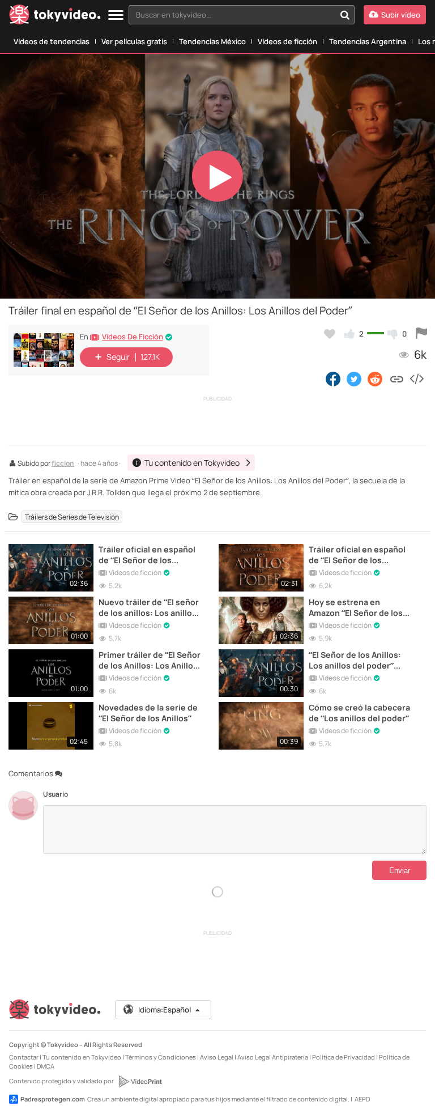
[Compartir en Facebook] (333, 378)
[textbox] (232, 15)
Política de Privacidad (343, 1057)
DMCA (45, 1066)
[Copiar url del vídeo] (396, 378)
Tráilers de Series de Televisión (72, 517)
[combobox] (242, 14)
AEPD (362, 1099)
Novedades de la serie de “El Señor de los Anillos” (148, 713)
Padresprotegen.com (52, 1099)
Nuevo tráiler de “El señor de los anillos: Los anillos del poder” (149, 607)
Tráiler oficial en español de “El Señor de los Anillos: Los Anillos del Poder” (147, 554)
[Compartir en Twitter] (354, 378)
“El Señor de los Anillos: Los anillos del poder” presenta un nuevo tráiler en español (359, 660)
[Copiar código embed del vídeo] (416, 378)
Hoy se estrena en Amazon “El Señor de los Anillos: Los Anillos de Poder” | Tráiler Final (356, 607)
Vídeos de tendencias (51, 41)
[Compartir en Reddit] (376, 378)
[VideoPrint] (140, 1081)
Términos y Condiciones (160, 1057)
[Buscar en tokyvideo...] (345, 14)
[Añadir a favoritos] (329, 334)
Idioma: (164, 1010)
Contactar (24, 1057)
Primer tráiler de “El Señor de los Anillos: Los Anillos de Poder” (150, 660)
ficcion (63, 464)
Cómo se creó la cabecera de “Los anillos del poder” (359, 713)
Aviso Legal (216, 1057)
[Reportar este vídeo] (421, 334)
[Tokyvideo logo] (55, 16)
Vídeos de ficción (287, 41)
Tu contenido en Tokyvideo (81, 1057)
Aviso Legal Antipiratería (272, 1057)
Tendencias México (212, 41)
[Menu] (116, 15)
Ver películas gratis (134, 41)
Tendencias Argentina (367, 41)
